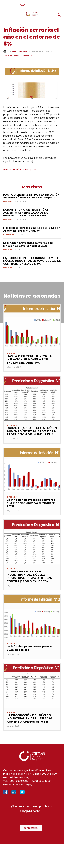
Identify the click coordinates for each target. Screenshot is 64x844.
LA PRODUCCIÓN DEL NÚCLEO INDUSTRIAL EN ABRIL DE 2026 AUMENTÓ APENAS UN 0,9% (29, 718)
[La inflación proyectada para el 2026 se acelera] (32, 617)
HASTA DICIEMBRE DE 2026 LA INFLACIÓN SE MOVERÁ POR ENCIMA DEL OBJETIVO (31, 196)
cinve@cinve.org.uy (20, 784)
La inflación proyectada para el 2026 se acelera (29, 648)
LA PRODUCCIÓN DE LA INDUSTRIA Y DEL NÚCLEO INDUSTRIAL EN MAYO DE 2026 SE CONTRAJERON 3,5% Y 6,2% (32, 260)
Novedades (8, 234)
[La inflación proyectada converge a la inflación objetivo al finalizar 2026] (32, 470)
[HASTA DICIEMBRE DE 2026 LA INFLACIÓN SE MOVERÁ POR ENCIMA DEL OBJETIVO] (32, 326)
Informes (27, 55)
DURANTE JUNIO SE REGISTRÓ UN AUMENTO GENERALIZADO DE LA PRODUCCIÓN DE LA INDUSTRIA (26, 212)
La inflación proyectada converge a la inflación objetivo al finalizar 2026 (28, 244)
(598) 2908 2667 (18, 781)
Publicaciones (12, 55)
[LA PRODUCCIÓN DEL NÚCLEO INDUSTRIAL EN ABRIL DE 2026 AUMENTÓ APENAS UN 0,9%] (32, 685)
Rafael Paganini (19, 51)
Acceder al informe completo (19, 169)
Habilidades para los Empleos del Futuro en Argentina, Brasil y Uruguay (31, 229)
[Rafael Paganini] (5, 51)
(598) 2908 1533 (41, 781)
